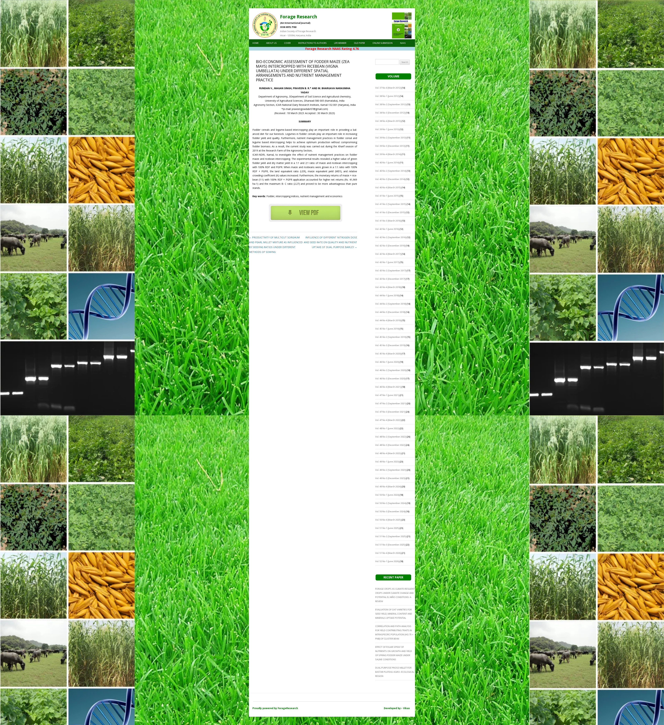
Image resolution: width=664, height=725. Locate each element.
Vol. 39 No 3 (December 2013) (390, 145)
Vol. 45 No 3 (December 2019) (390, 345)
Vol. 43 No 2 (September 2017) (390, 270)
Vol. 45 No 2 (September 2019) (390, 337)
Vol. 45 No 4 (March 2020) (388, 353)
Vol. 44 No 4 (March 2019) (388, 320)
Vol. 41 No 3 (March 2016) (388, 220)
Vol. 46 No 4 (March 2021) (388, 386)
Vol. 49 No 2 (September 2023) (390, 469)
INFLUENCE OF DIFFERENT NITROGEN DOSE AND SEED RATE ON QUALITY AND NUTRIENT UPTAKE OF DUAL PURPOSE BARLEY (330, 242)
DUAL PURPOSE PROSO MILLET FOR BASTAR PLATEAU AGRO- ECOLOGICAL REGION (394, 672)
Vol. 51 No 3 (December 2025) (390, 544)
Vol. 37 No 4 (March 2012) (388, 87)
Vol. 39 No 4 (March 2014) (388, 154)
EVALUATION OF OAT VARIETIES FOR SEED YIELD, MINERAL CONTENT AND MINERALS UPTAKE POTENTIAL (393, 613)
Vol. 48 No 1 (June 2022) (387, 428)
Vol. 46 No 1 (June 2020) (387, 361)
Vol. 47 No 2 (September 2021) (390, 403)
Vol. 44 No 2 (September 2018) (390, 303)
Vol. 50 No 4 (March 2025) (388, 519)
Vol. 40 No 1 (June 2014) (387, 162)
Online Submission (382, 43)
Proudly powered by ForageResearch (275, 708)
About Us (271, 43)
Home (255, 43)
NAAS (402, 43)
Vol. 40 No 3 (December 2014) (390, 179)
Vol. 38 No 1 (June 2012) (387, 96)
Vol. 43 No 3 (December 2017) (390, 278)
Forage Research (298, 16)
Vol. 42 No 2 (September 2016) (390, 237)
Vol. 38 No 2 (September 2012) (390, 104)
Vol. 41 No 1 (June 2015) (387, 195)
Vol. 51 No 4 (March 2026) (388, 553)
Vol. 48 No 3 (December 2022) (390, 445)
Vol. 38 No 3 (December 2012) (390, 112)
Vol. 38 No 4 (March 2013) (388, 121)
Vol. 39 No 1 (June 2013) (387, 129)
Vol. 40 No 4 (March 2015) (388, 187)
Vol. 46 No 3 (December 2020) (390, 378)
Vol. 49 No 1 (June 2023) (387, 461)
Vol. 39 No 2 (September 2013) (390, 137)
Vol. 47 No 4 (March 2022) (388, 420)
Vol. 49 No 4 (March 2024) (388, 486)
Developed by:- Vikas (397, 708)
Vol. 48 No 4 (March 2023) (388, 453)
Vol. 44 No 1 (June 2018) (387, 295)
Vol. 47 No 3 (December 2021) (390, 411)
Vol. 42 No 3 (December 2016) (390, 245)
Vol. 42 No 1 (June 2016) (387, 229)
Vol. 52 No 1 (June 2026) (387, 561)
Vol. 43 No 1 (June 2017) (387, 262)
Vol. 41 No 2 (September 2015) (390, 204)
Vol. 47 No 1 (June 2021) (387, 395)
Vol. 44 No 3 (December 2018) (390, 312)
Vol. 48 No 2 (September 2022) (390, 436)
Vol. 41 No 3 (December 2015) (390, 212)
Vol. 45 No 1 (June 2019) (387, 328)
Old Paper (359, 43)
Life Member (340, 43)
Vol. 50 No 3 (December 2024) (390, 511)
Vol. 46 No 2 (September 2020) (390, 370)
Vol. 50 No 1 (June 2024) (387, 494)
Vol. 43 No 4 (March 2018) (388, 287)
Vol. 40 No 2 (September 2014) (390, 170)
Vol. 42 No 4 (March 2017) (388, 253)
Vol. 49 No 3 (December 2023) (390, 478)
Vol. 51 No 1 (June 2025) (387, 528)
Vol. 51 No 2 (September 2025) (390, 536)
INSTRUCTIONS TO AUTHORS (312, 43)
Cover (287, 43)
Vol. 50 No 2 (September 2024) (390, 503)
